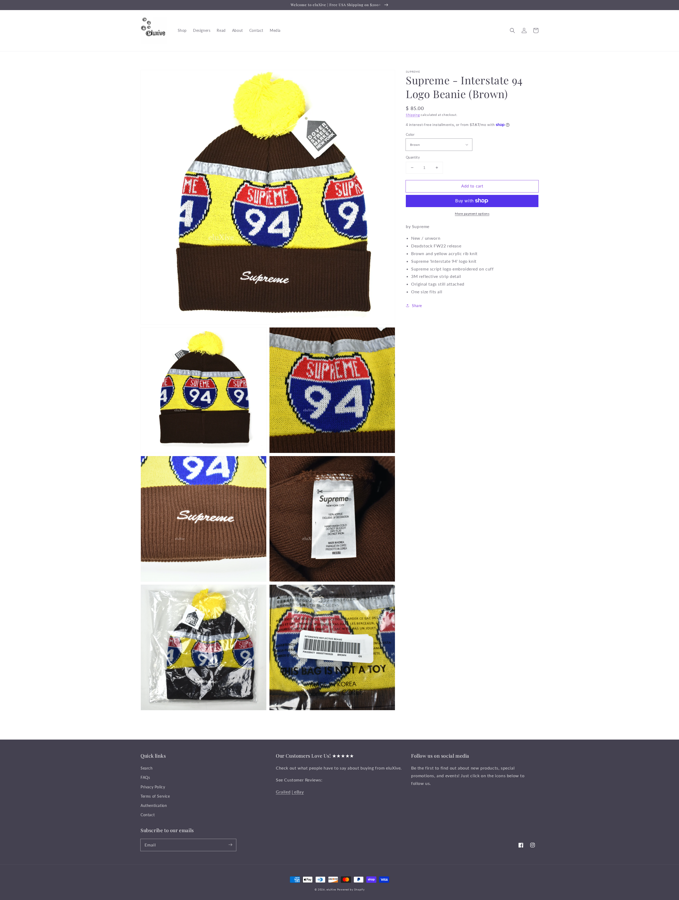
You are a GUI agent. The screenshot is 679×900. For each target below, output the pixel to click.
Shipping (413, 115)
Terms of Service (155, 796)
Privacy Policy (153, 787)
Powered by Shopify (351, 889)
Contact (148, 814)
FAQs (145, 777)
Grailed (283, 791)
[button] (512, 30)
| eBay (298, 791)
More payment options (472, 213)
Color (410, 134)
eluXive (331, 889)
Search (147, 768)
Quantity (413, 157)
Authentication (154, 805)
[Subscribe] (230, 845)
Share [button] (417, 305)
